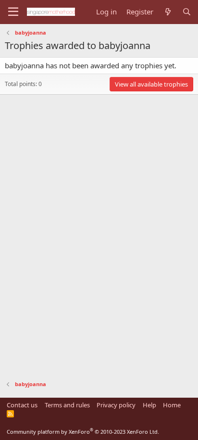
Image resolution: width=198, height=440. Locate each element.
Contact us (22, 405)
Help (149, 405)
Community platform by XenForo (83, 431)
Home (172, 405)
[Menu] (13, 12)
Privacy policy (116, 405)
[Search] (186, 12)
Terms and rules (67, 405)
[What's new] (167, 12)
